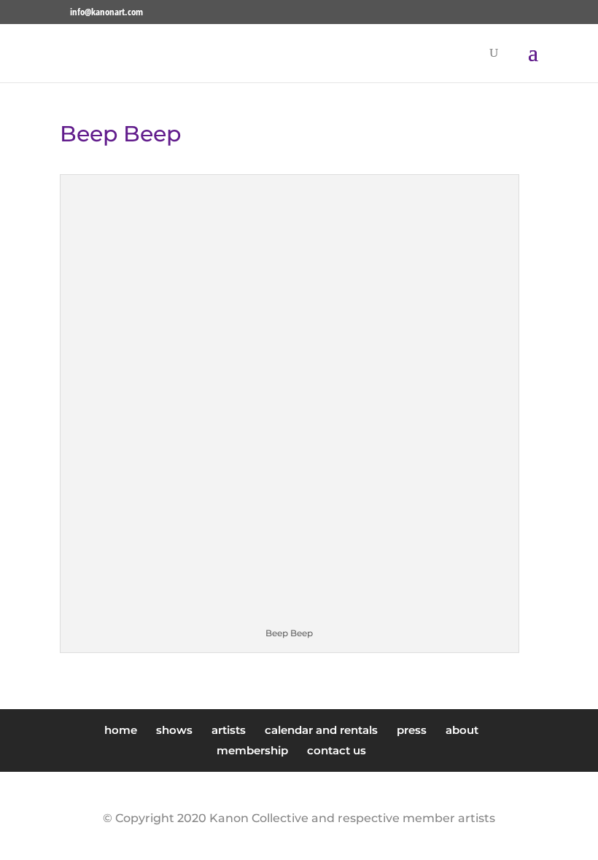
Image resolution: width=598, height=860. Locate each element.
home (120, 730)
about (462, 730)
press (412, 730)
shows (174, 730)
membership (252, 750)
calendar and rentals (321, 730)
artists (228, 730)
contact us (336, 750)
